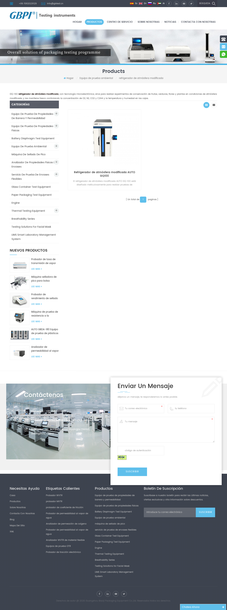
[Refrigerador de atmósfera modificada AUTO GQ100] (104, 138)
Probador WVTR (54, 495)
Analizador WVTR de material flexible (65, 540)
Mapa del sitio (17, 525)
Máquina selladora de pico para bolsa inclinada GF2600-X (44, 279)
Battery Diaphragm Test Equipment (33, 138)
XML (12, 531)
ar (163, 3)
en (144, 3)
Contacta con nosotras (198, 22)
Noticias (170, 22)
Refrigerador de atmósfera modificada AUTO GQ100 (104, 174)
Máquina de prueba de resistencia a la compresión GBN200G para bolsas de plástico (45, 314)
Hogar (77, 22)
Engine (16, 203)
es (135, 3)
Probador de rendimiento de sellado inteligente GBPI (44, 297)
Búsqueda (204, 3)
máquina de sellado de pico (29, 154)
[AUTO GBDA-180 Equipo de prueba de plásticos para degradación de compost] (19, 335)
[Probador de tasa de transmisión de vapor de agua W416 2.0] (19, 265)
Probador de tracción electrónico (63, 552)
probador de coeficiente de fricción (64, 507)
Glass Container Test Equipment (31, 187)
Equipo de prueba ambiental (96, 78)
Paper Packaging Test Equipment (32, 195)
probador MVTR (54, 501)
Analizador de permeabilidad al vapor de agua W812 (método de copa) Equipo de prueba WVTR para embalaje (45, 349)
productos (94, 22)
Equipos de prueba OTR (58, 546)
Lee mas (35, 269)
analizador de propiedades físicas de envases (34, 164)
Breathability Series (23, 219)
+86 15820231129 (28, 3)
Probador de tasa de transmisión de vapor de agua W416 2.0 (43, 261)
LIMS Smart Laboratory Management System (34, 237)
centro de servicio (120, 22)
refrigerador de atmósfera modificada (141, 78)
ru (154, 3)
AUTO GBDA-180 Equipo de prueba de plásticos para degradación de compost (44, 332)
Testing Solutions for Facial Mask (31, 227)
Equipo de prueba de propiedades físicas (32, 128)
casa (12, 495)
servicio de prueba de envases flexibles (30, 177)
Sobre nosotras (148, 22)
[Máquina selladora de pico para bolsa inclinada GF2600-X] (19, 282)
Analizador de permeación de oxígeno (66, 524)
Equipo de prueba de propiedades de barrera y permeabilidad (32, 116)
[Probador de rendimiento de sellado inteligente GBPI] (19, 300)
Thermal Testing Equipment (28, 211)
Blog (12, 519)
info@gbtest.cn (55, 3)
